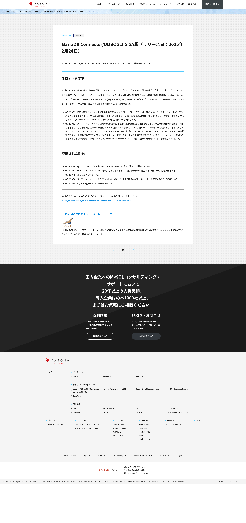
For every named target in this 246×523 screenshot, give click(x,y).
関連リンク (102, 455)
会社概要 (143, 428)
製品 (99, 4)
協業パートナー (146, 439)
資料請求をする (100, 336)
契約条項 (87, 455)
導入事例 (130, 4)
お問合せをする (146, 336)
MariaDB (28, 11)
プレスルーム (165, 4)
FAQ (198, 420)
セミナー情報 (119, 424)
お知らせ (117, 432)
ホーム (8, 11)
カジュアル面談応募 (174, 424)
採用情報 (192, 4)
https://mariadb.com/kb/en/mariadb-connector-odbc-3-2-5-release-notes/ (97, 200)
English (179, 455)
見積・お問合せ (212, 4)
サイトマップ (164, 455)
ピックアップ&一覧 (55, 424)
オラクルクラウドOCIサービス (88, 428)
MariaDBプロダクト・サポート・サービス (88, 214)
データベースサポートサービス (88, 424)
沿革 (142, 435)
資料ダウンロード (147, 4)
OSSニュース (17, 11)
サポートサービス (114, 4)
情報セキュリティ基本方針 (143, 455)
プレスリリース (120, 428)
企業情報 (180, 4)
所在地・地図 (145, 432)
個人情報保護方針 (120, 455)
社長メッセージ (146, 424)
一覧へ (123, 249)
